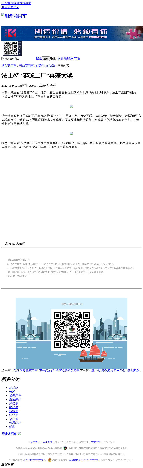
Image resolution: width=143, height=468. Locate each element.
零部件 (39, 65)
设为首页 (7, 3)
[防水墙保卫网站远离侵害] (19, 433)
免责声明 (95, 442)
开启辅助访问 (10, 7)
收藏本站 (19, 3)
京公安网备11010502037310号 (83, 459)
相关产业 (15, 395)
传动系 (50, 65)
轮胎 (12, 426)
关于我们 (35, 442)
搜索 (39, 58)
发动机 (13, 387)
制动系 (13, 407)
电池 (12, 391)
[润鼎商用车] (14, 16)
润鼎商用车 (8, 65)
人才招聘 (47, 442)
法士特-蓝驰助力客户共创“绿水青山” (115, 370)
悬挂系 (13, 419)
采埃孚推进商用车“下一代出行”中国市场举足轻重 (46, 370)
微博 (28, 3)
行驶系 (13, 415)
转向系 (13, 411)
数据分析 (15, 399)
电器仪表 (15, 422)
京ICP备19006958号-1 (34, 459)
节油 (77, 58)
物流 (60, 58)
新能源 (68, 58)
